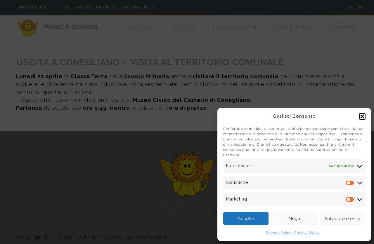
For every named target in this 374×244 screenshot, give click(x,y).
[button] (362, 116)
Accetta (246, 218)
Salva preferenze (342, 218)
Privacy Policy (278, 233)
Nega (294, 218)
